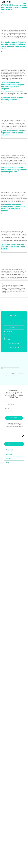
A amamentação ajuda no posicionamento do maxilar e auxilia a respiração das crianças (13, 207)
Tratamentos (10, 450)
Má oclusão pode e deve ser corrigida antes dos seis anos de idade (13, 247)
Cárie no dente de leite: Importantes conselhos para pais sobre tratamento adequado (12, 85)
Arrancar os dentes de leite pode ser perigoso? (12, 99)
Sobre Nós (9, 454)
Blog (7, 462)
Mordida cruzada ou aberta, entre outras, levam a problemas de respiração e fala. (14, 170)
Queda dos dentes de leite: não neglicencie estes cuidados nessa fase (13, 133)
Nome (6, 401)
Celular (7, 408)
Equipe (8, 458)
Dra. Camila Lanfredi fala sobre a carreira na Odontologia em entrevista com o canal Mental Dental (13, 45)
